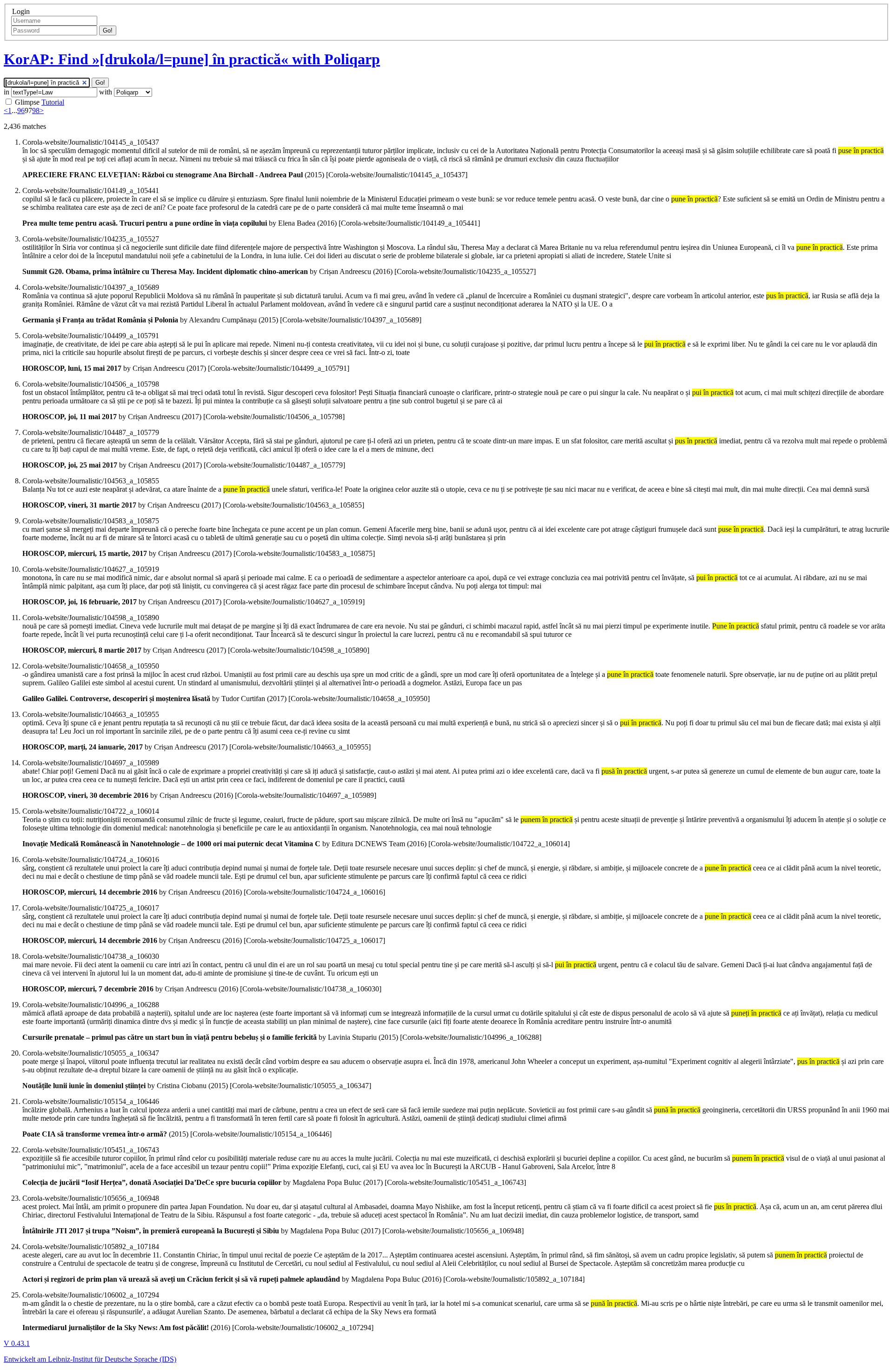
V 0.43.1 (17, 1343)
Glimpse (27, 102)
